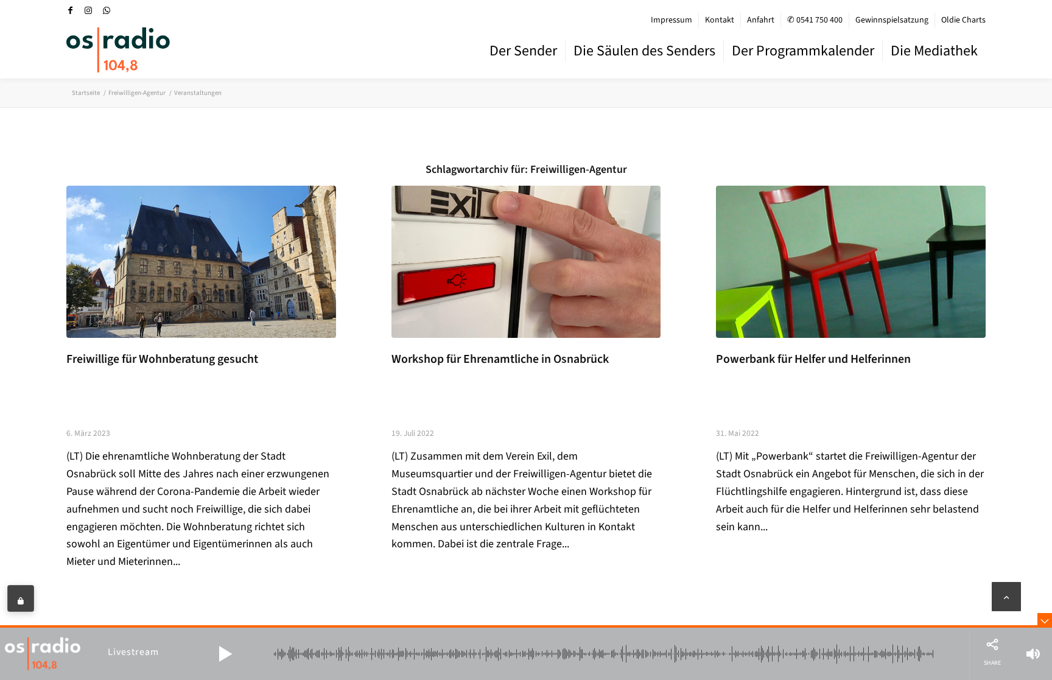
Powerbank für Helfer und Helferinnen (813, 359)
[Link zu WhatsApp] (106, 10)
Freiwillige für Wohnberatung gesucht (162, 359)
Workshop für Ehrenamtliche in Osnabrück (500, 359)
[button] (225, 654)
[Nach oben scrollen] (1006, 596)
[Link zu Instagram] (88, 10)
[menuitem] (672, 20)
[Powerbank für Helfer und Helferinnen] (851, 261)
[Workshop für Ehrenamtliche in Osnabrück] (526, 261)
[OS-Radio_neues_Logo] (118, 49)
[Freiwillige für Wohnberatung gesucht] (201, 261)
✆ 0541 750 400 (815, 20)
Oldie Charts (963, 20)
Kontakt (719, 20)
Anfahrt (760, 20)
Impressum (671, 20)
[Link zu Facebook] (70, 10)
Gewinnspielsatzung (891, 20)
